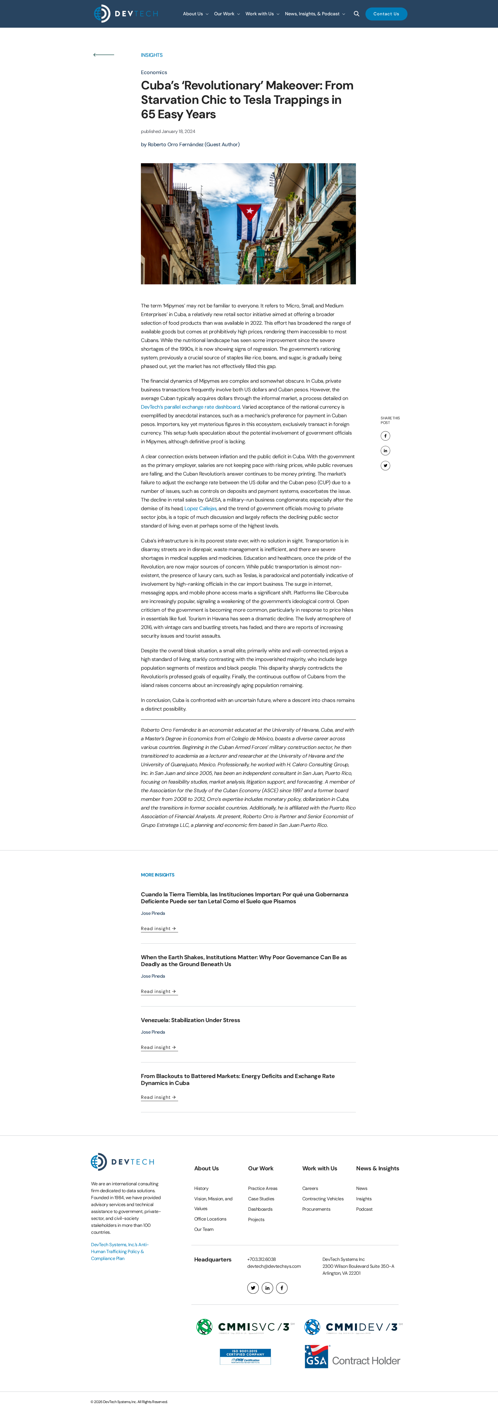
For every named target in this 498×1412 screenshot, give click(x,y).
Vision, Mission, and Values (213, 1204)
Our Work (260, 1168)
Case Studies (261, 1199)
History (201, 1188)
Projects (256, 1219)
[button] (195, 14)
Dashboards (260, 1209)
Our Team (204, 1229)
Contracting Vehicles (323, 1199)
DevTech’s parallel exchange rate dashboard (190, 406)
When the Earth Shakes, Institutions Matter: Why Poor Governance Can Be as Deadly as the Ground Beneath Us (244, 960)
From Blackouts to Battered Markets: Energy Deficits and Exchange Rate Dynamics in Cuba (238, 1079)
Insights (363, 1199)
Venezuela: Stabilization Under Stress (190, 1020)
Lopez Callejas (200, 508)
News (361, 1188)
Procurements (316, 1209)
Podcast (364, 1209)
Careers (310, 1188)
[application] (206, 14)
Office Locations (210, 1219)
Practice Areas (263, 1188)
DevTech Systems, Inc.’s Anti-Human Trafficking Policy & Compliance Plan (120, 1251)
